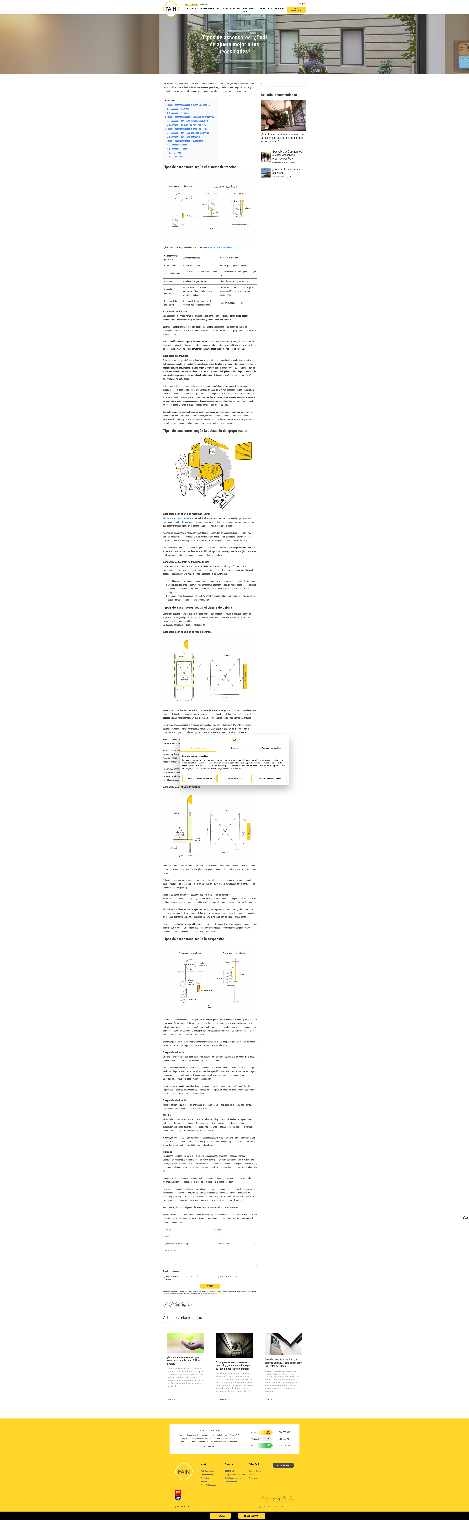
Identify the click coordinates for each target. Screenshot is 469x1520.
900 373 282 (284, 1439)
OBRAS (262, 9)
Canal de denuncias (288, 1507)
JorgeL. (291, 177)
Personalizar (233, 778)
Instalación (205, 1482)
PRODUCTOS (235, 9)
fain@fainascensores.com (235, 1474)
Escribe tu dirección (171, 1271)
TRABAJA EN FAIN (248, 10)
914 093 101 (284, 1445)
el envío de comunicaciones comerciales (179, 1279)
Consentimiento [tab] (198, 748)
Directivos (253, 1478)
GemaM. (292, 162)
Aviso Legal (257, 1507)
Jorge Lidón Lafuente (244, 31)
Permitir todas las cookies (270, 778)
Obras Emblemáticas (209, 1485)
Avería (222, 1516)
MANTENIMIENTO (191, 9)
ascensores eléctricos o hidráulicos (217, 247)
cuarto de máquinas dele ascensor (180, 518)
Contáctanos (253, 1516)
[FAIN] (171, 9)
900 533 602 (284, 1432)
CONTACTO (279, 9)
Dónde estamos (231, 1482)
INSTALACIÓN (222, 9)
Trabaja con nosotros (233, 1478)
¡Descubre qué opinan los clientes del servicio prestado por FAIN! (287, 155)
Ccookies (276, 1507)
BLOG (270, 9)
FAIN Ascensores (207, 1471)
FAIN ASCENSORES (191, 4)
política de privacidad (220, 1293)
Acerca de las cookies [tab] (271, 748)
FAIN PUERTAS (204, 4)
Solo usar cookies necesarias (199, 778)
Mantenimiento (207, 1474)
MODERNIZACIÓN (207, 9)
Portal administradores (296, 9)
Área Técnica (283, 1465)
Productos (205, 1478)
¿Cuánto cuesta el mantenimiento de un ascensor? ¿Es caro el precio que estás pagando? (282, 138)
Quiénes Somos (255, 1471)
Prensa (251, 1474)
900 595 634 (230, 1471)
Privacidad (267, 1507)
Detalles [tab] (234, 748)
